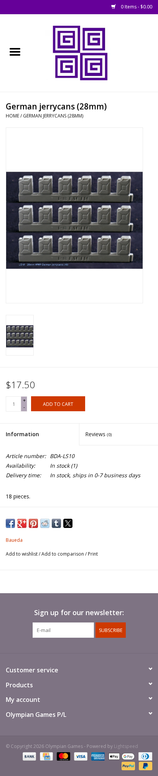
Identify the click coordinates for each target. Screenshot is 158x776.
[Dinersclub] (144, 756)
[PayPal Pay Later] (144, 765)
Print (93, 554)
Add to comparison (63, 554)
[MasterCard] (62, 756)
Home (12, 116)
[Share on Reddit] (44, 523)
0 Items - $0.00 (136, 6)
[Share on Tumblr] (56, 523)
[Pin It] (33, 523)
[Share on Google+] (21, 523)
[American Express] (97, 756)
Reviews (98, 434)
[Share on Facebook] (10, 523)
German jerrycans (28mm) (53, 116)
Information (22, 434)
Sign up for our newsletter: (79, 613)
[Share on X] (67, 523)
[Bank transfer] (28, 756)
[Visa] (80, 756)
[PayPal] (127, 765)
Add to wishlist (22, 554)
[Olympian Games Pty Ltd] (94, 52)
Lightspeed (126, 746)
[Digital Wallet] (120, 756)
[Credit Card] (45, 756)
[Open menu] (15, 51)
